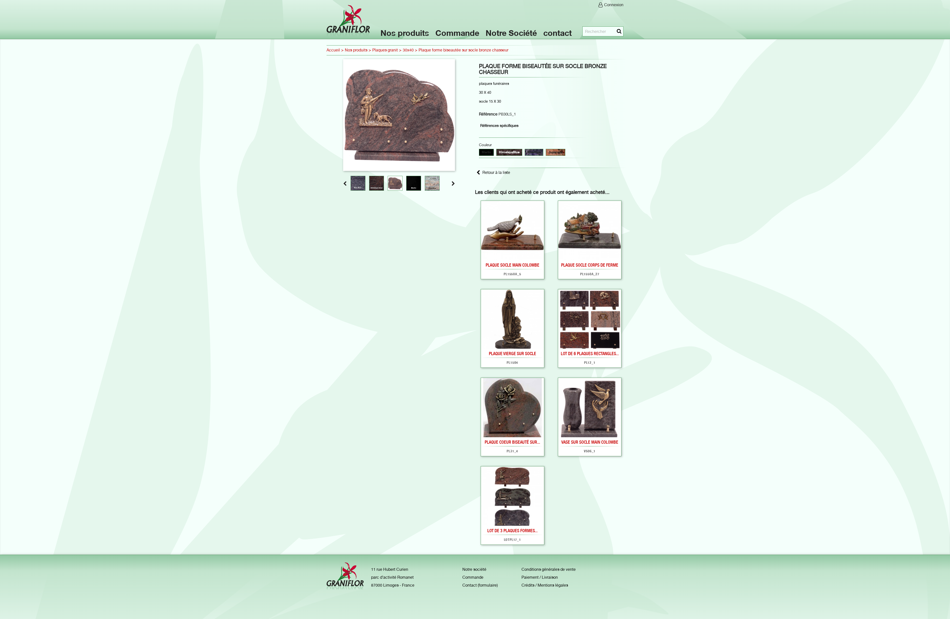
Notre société (474, 569)
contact (557, 33)
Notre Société (511, 33)
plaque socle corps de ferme (589, 265)
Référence (488, 114)
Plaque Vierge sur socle (512, 353)
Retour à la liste (496, 172)
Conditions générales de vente (549, 569)
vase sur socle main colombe (589, 442)
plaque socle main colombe (512, 265)
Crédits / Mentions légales (545, 585)
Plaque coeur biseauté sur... (512, 442)
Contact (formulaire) (480, 585)
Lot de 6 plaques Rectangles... (590, 353)
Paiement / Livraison (540, 577)
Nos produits (404, 33)
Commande (457, 33)
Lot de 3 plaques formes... (512, 530)
